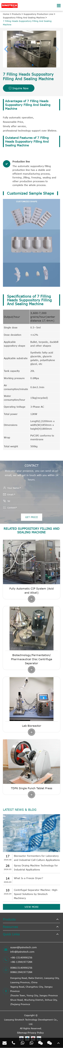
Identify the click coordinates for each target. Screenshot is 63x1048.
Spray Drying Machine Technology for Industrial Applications (36, 867)
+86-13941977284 (21, 962)
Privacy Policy (36, 1032)
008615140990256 (21, 967)
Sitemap (22, 1032)
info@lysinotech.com (22, 951)
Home (6, 14)
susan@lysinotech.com (23, 947)
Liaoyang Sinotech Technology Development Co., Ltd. (31, 1021)
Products (16, 14)
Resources (10, 926)
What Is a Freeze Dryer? (28, 878)
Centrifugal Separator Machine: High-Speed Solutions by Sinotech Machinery (36, 894)
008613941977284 (21, 972)
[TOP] (58, 1043)
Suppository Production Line (38, 14)
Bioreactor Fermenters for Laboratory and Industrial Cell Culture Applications (37, 858)
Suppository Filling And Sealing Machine (24, 17)
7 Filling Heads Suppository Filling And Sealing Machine (27, 23)
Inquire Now (19, 88)
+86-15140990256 (21, 957)
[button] (6, 49)
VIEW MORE (31, 907)
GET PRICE (31, 517)
